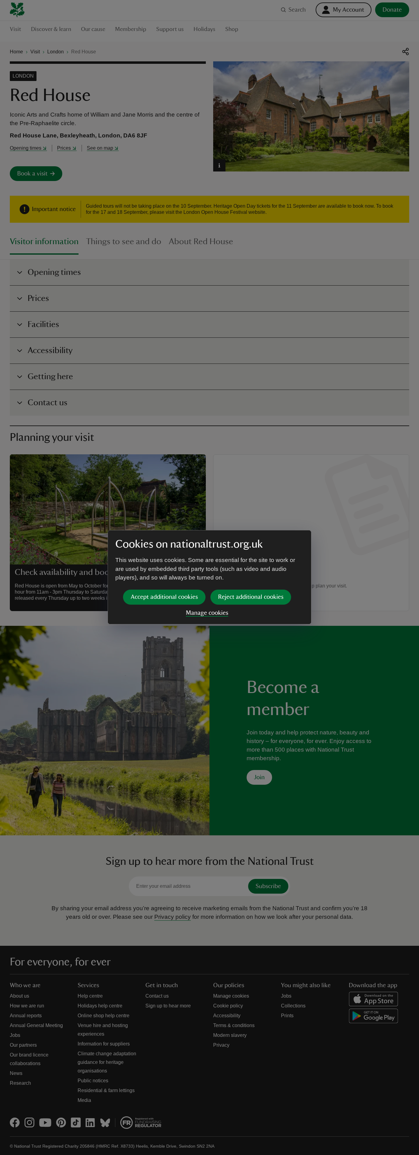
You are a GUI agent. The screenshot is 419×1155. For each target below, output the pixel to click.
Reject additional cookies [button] (250, 597)
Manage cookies (207, 613)
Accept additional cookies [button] (164, 597)
